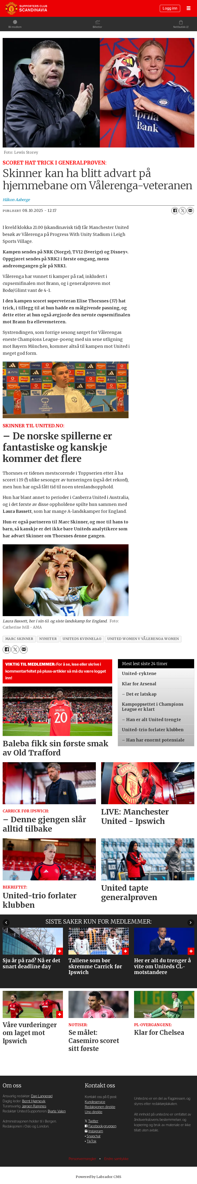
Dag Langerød (41, 1096)
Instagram (95, 1131)
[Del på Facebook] (175, 210)
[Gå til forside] (26, 8)
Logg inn (170, 8)
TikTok (91, 1141)
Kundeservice (95, 1102)
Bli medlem (15, 27)
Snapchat (93, 1136)
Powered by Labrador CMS (98, 1177)
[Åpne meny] (188, 8)
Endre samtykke (116, 1159)
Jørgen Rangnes (34, 1106)
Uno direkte (93, 1112)
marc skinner (19, 639)
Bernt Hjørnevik (33, 1101)
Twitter (93, 1121)
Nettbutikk (179, 27)
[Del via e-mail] (190, 210)
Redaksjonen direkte (100, 1107)
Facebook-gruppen (102, 1126)
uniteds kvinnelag (82, 639)
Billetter (97, 27)
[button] (6, 922)
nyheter (48, 639)
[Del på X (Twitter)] (182, 210)
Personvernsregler (83, 1159)
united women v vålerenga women (143, 639)
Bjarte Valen (57, 1111)
